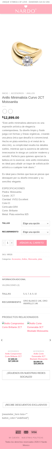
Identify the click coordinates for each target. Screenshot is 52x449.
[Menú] (4, 9)
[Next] (50, 345)
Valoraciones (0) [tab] (10, 285)
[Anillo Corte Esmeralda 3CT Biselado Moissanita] (38, 335)
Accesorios (17, 93)
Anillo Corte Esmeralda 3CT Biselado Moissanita (38, 356)
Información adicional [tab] (14, 279)
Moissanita (32, 259)
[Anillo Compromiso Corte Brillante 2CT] (13, 335)
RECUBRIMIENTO (10, 232)
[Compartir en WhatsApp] (4, 265)
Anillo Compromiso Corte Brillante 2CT (13, 355)
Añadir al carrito (32, 242)
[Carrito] (48, 9)
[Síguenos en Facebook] (20, 391)
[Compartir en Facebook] (7, 265)
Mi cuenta (14, 438)
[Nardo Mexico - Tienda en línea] (26, 9)
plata (40, 259)
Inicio (5, 93)
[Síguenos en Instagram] (32, 391)
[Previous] (2, 345)
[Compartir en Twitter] (11, 265)
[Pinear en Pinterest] (14, 265)
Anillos (30, 93)
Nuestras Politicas (32, 438)
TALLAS (6, 223)
